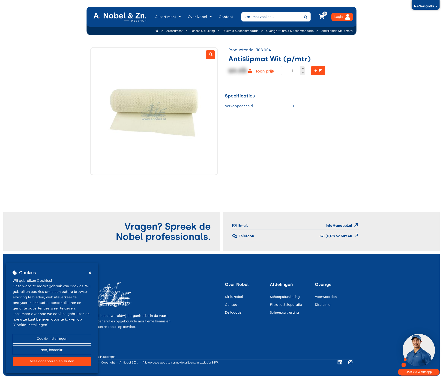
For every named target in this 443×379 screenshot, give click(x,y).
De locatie (233, 313)
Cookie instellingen (52, 339)
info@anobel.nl (339, 226)
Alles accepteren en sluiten (52, 361)
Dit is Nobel (234, 297)
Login (338, 17)
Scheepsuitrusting (284, 313)
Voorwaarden (326, 297)
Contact (226, 17)
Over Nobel (197, 17)
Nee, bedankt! (52, 350)
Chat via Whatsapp (419, 372)
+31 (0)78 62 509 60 (335, 236)
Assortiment (165, 17)
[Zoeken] (305, 16)
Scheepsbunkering (285, 297)
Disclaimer (323, 305)
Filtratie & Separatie (286, 305)
